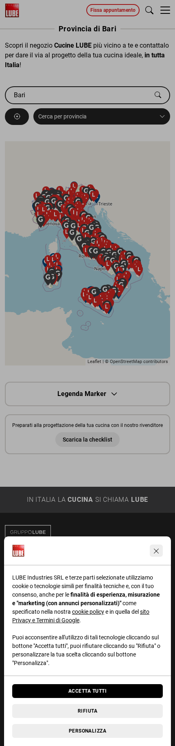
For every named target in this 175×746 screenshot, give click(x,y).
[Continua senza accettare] (156, 551)
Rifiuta (87, 711)
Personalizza (88, 731)
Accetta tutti (87, 691)
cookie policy (88, 611)
